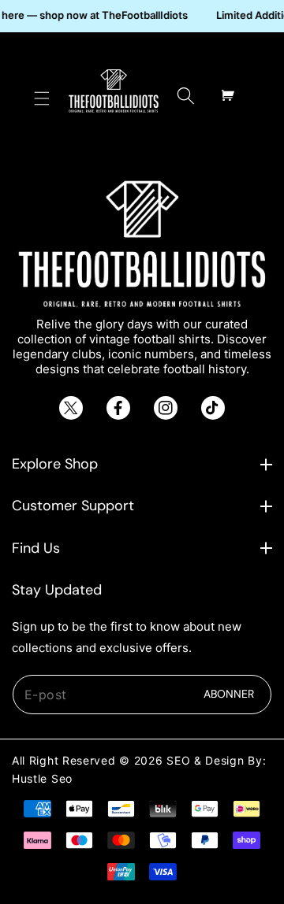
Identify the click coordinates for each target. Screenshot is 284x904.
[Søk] (186, 95)
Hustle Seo (42, 778)
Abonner (229, 694)
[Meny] (41, 96)
